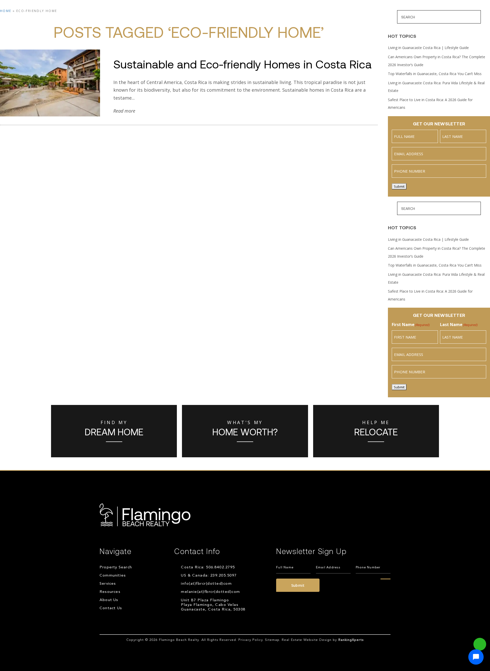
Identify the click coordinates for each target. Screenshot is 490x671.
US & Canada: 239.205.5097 (209, 576)
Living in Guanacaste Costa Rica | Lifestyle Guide (428, 47)
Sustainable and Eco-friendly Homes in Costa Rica (242, 64)
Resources (296, 17)
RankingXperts (351, 640)
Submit (399, 186)
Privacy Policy (250, 640)
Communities (222, 17)
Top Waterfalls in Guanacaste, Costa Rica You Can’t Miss (435, 73)
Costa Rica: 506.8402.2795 (208, 567)
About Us (333, 17)
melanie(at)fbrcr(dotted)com (210, 592)
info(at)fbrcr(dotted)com (206, 584)
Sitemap (272, 640)
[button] (476, 657)
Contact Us (371, 17)
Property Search (173, 17)
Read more (124, 111)
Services (260, 17)
